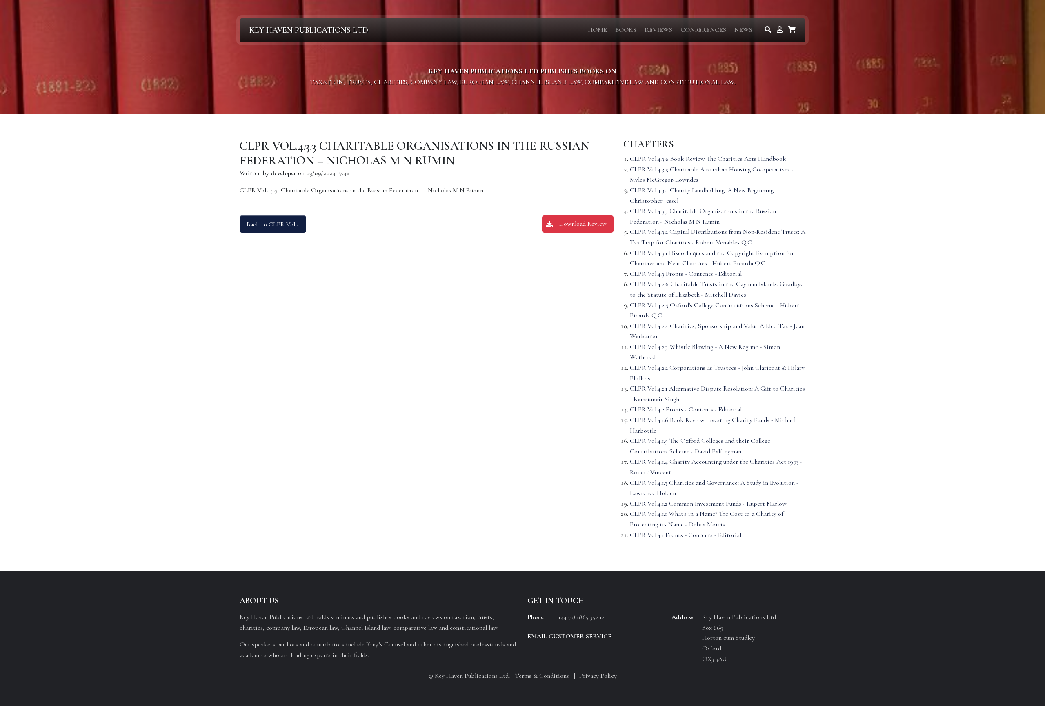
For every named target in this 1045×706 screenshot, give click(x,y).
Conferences (703, 30)
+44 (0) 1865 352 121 (582, 617)
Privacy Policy (598, 676)
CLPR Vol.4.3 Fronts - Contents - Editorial (686, 274)
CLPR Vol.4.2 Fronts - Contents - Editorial (686, 409)
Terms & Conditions (542, 676)
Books (625, 30)
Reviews (658, 30)
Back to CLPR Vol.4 (273, 224)
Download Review (583, 224)
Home (597, 30)
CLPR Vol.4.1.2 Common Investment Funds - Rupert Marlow (708, 504)
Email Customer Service (569, 636)
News (743, 30)
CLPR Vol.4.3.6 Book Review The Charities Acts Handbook (708, 159)
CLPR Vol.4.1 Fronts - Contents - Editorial (685, 535)
